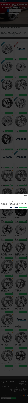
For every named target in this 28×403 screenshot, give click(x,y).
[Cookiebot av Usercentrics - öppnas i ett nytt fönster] (24, 195)
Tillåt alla (23, 207)
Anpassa (13, 207)
